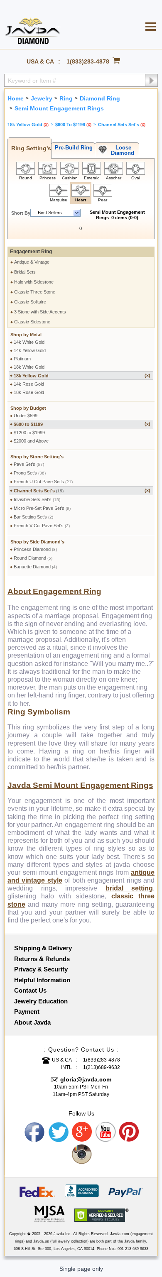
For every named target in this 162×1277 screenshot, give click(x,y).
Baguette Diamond (35, 566)
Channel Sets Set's (82, 490)
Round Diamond (33, 557)
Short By (20, 212)
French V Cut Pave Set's (42, 525)
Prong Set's (30, 472)
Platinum (22, 358)
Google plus (82, 1132)
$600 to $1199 (82, 424)
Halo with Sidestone (34, 281)
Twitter (58, 1132)
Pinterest (129, 1132)
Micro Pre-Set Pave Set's (42, 508)
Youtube (106, 1132)
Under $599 (25, 415)
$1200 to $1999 (29, 432)
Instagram (82, 1154)
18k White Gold (29, 367)
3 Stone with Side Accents (40, 311)
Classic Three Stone (34, 291)
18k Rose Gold (29, 392)
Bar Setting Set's (33, 516)
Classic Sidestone (32, 321)
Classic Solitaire (30, 301)
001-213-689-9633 (133, 1249)
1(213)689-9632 (101, 1067)
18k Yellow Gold (82, 375)
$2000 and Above (31, 440)
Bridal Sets (25, 271)
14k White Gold (29, 342)
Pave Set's (29, 464)
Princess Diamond (35, 549)
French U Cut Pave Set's (43, 481)
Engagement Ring (31, 251)
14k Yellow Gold (30, 350)
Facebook (35, 1132)
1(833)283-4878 (87, 61)
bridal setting (129, 888)
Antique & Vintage (31, 261)
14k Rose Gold (29, 384)
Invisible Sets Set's (37, 499)
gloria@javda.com (85, 1079)
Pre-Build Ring (72, 147)
